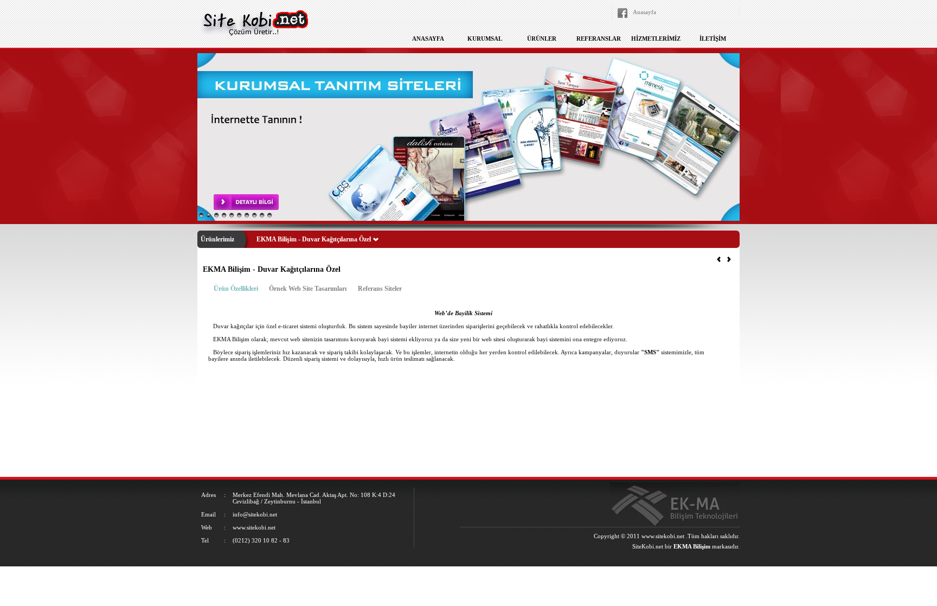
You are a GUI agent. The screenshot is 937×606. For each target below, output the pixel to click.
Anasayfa (644, 12)
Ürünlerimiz (217, 239)
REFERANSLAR (598, 38)
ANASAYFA (428, 38)
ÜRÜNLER (541, 38)
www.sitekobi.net (662, 536)
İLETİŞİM (712, 38)
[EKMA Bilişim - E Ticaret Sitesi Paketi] (719, 260)
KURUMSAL (484, 38)
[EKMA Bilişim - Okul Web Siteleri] (729, 260)
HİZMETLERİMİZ (656, 38)
